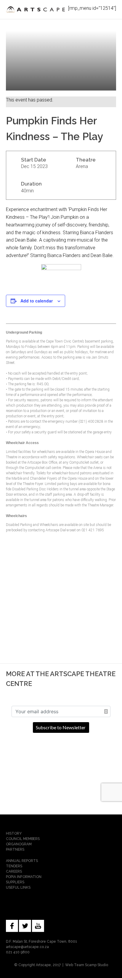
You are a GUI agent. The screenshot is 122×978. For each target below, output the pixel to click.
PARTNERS (15, 849)
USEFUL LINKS (18, 887)
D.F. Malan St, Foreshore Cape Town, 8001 (41, 941)
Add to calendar (36, 301)
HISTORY (14, 833)
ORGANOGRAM (19, 844)
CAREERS (14, 871)
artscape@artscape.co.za (27, 947)
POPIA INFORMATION (23, 877)
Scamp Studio (96, 965)
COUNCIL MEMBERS (23, 839)
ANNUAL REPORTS (22, 861)
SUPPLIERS (15, 882)
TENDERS (14, 866)
